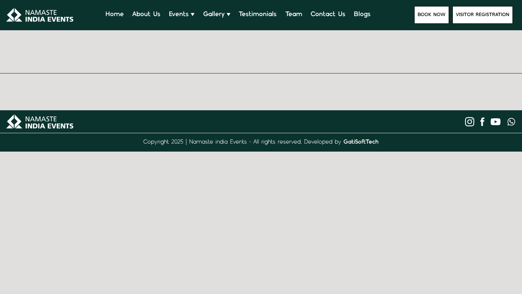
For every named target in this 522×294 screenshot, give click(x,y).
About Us (146, 14)
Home (114, 14)
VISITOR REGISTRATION (482, 15)
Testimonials (258, 14)
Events (179, 14)
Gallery (214, 14)
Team (293, 14)
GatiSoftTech (361, 142)
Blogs (362, 14)
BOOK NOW (432, 15)
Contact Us (328, 14)
